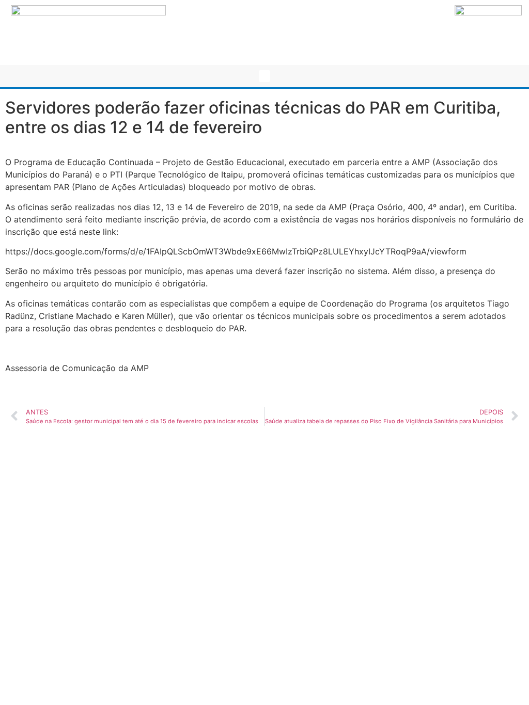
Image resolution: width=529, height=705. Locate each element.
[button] (265, 76)
